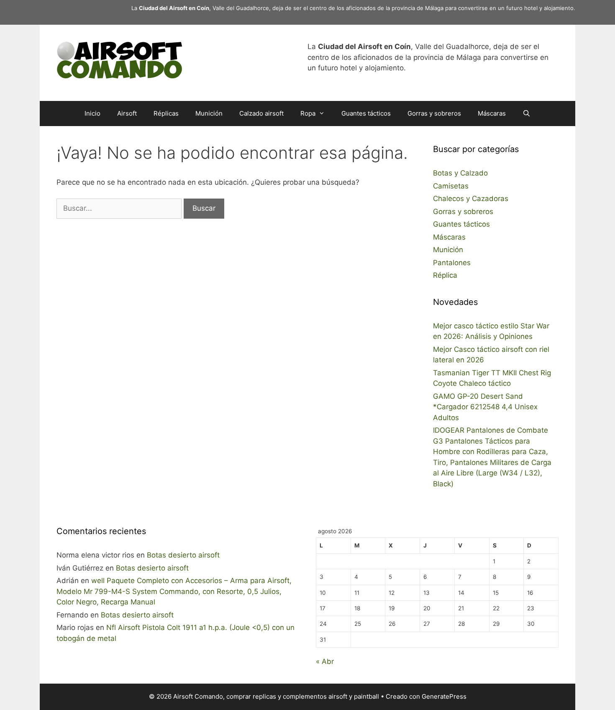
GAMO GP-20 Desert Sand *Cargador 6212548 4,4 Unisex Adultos (485, 407)
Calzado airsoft (261, 113)
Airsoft (127, 113)
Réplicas (166, 113)
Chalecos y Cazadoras (470, 198)
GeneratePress (444, 696)
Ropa (307, 113)
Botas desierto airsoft (183, 555)
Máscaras (492, 113)
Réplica (445, 275)
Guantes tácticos (366, 113)
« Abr (325, 661)
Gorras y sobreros (434, 113)
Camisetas (451, 186)
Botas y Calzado (460, 173)
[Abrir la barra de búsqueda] (526, 113)
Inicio (92, 113)
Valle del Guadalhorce (241, 8)
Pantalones (452, 262)
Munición (209, 113)
